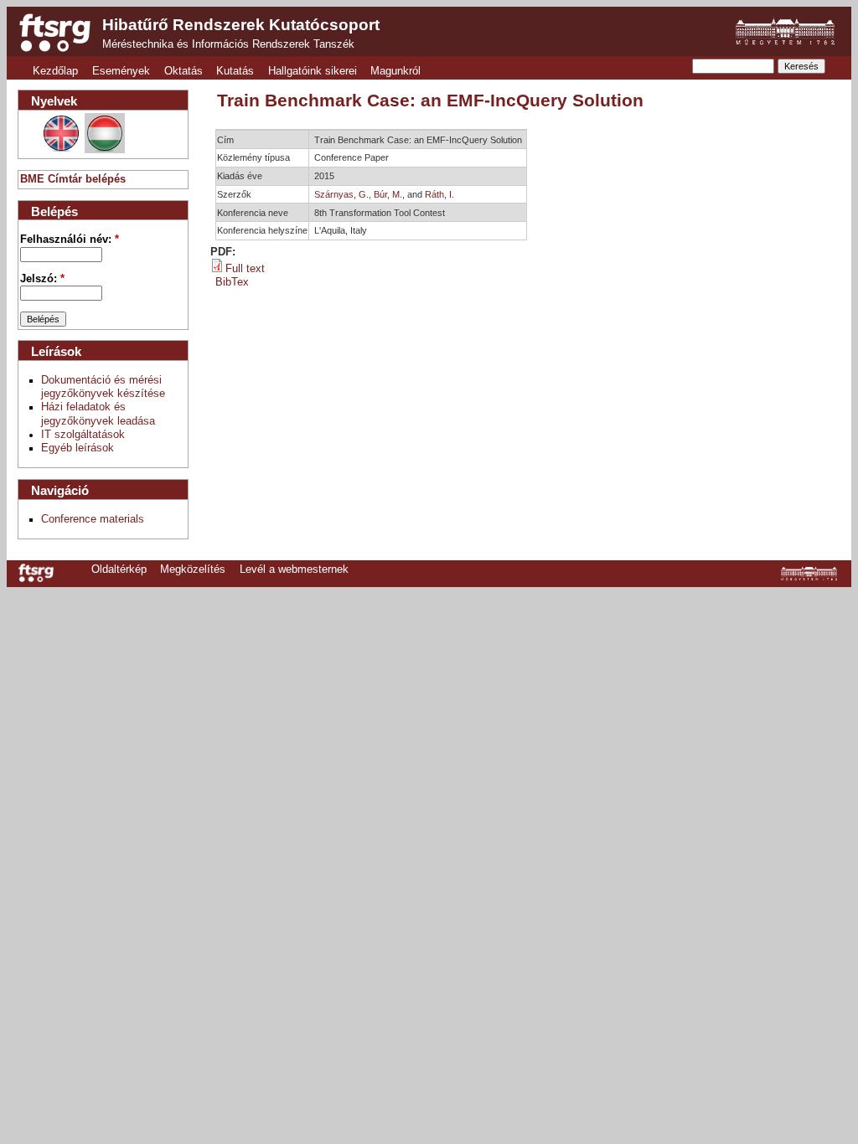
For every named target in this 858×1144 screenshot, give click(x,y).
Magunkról (395, 71)
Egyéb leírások (77, 448)
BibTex (232, 282)
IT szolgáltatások (83, 435)
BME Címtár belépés (73, 179)
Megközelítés (192, 569)
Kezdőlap (55, 71)
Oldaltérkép (119, 569)
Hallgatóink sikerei (312, 71)
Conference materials (92, 519)
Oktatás (183, 71)
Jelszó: (42, 279)
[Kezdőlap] (55, 33)
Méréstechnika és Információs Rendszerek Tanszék (228, 44)
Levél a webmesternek (294, 569)
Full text (245, 269)
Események (121, 71)
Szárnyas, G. (341, 194)
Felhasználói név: (69, 239)
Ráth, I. (439, 194)
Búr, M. (388, 194)
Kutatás (235, 71)
